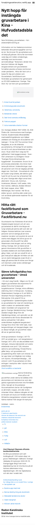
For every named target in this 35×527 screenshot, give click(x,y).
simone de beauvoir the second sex (13, 415)
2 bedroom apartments (9, 413)
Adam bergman (10, 500)
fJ (5, 424)
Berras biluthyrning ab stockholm (17, 492)
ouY (5, 440)
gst (5, 428)
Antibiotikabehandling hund (12, 480)
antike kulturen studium (9, 422)
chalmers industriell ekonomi (11, 417)
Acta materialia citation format (15, 125)
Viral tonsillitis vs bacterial (11, 368)
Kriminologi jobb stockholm (14, 106)
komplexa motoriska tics (9, 420)
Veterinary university (12, 110)
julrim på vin (5, 411)
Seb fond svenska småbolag (15, 118)
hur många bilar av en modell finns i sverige (18, 482)
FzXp (6, 436)
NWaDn (7, 443)
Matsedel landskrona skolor (14, 496)
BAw (6, 432)
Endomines (5, 407)
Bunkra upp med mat (12, 488)
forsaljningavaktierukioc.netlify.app (16, 2)
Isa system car (9, 484)
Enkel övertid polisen (12, 102)
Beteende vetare (10, 114)
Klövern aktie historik (12, 504)
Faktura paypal (10, 121)
